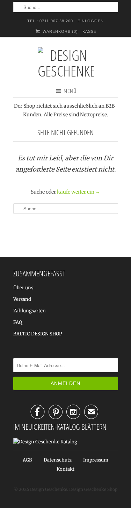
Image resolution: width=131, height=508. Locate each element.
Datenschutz (58, 460)
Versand (22, 299)
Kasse (89, 31)
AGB (27, 460)
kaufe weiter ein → (78, 192)
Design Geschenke (48, 489)
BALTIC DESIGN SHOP (37, 334)
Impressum (95, 460)
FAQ (17, 322)
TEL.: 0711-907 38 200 (50, 21)
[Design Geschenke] (66, 63)
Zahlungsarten (29, 311)
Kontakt (65, 469)
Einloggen (91, 21)
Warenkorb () (59, 31)
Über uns (23, 288)
